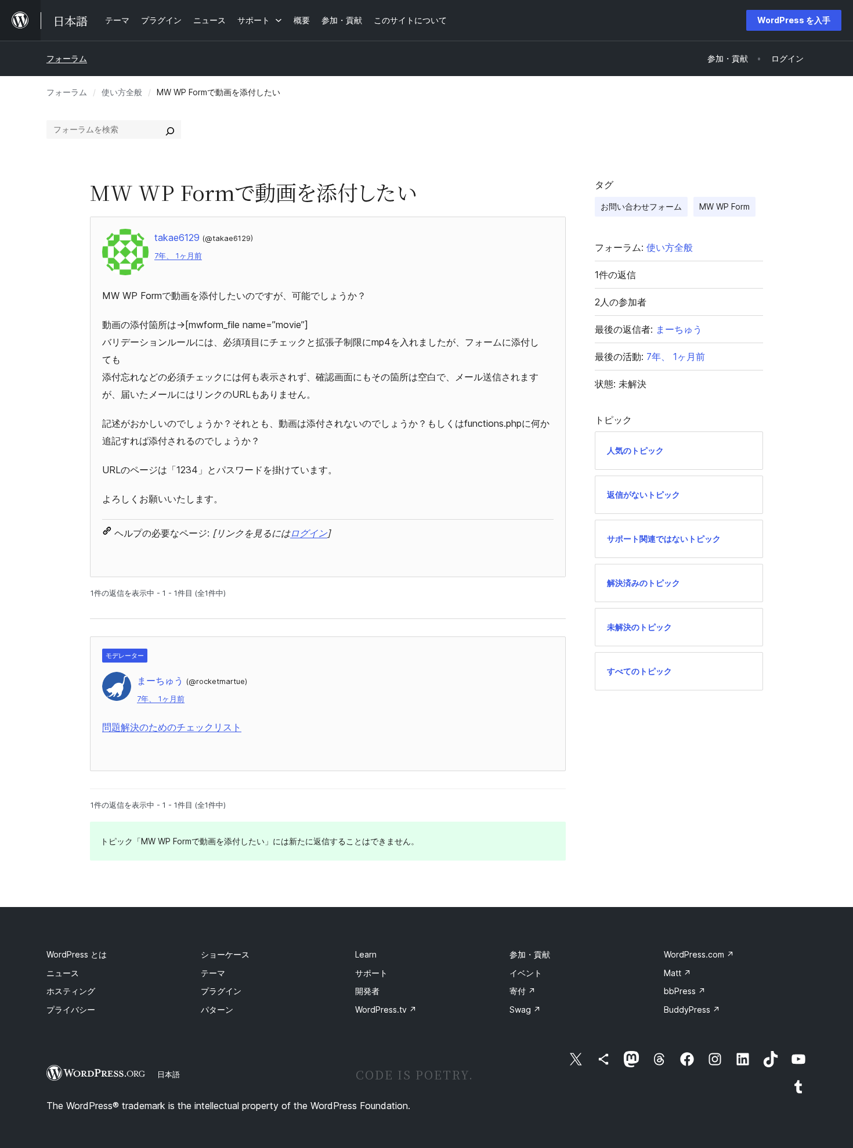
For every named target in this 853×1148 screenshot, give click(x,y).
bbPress (685, 991)
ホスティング (70, 991)
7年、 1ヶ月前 (178, 255)
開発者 (367, 991)
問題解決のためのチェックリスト (171, 727)
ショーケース (225, 954)
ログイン (308, 533)
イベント (525, 973)
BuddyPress (692, 1009)
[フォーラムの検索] (170, 129)
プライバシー (70, 1009)
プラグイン (221, 991)
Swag (525, 1009)
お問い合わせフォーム (641, 206)
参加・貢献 (529, 954)
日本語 (168, 1074)
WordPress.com (699, 954)
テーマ (213, 973)
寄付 (522, 991)
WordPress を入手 (793, 20)
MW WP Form (724, 206)
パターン (217, 1009)
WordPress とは (76, 954)
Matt (677, 973)
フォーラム (66, 58)
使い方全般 (122, 92)
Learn (366, 954)
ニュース (62, 973)
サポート (371, 973)
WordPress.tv (386, 1009)
